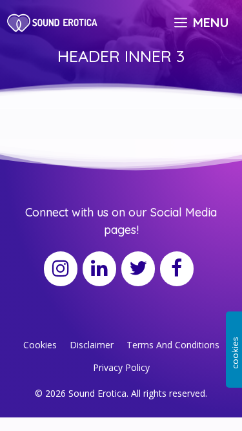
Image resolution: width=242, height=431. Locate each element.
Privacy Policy (121, 367)
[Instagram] (60, 268)
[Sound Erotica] (53, 22)
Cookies (40, 345)
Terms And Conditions (172, 345)
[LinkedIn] (99, 268)
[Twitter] (138, 268)
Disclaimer (92, 345)
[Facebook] (177, 268)
